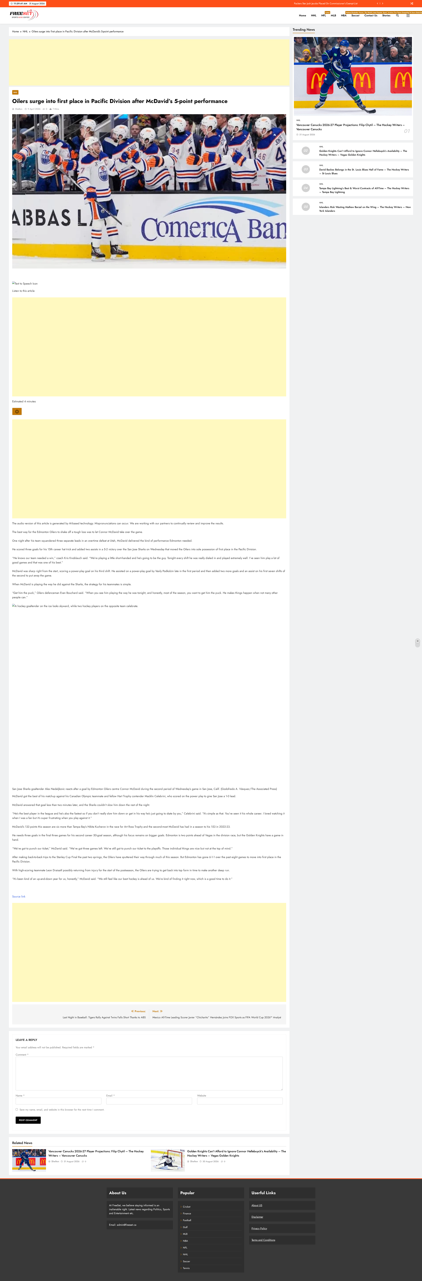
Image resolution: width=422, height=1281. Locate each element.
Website (201, 1095)
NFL (324, 14)
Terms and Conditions (263, 1240)
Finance (187, 1213)
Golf (185, 1227)
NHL (313, 15)
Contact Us (370, 15)
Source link (18, 896)
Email (110, 1095)
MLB (333, 15)
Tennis (186, 1268)
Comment (22, 1055)
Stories (386, 15)
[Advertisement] (149, 62)
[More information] (17, 411)
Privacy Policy (259, 1228)
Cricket (186, 1207)
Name (20, 1095)
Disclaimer (257, 1217)
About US (257, 1205)
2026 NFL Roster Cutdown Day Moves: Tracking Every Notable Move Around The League (312, 3)
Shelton (18, 109)
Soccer (356, 14)
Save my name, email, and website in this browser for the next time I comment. (62, 1110)
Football (187, 1220)
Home (302, 15)
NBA (345, 14)
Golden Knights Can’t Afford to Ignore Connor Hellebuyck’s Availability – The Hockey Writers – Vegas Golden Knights (236, 1153)
